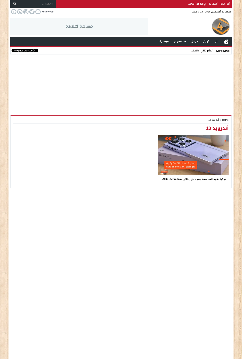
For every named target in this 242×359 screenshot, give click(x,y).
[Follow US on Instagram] (25, 11)
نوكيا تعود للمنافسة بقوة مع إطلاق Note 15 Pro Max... (193, 179)
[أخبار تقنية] (190, 26)
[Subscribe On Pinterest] (19, 11)
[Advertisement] (121, 84)
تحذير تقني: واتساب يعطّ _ (198, 50)
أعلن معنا (225, 3)
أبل (216, 41)
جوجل (194, 41)
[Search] (14, 4)
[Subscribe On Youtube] (38, 11)
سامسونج (180, 41)
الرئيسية (226, 41)
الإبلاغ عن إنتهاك (197, 3)
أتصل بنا (213, 3)
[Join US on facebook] (13, 11)
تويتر (206, 41)
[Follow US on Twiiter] (32, 11)
